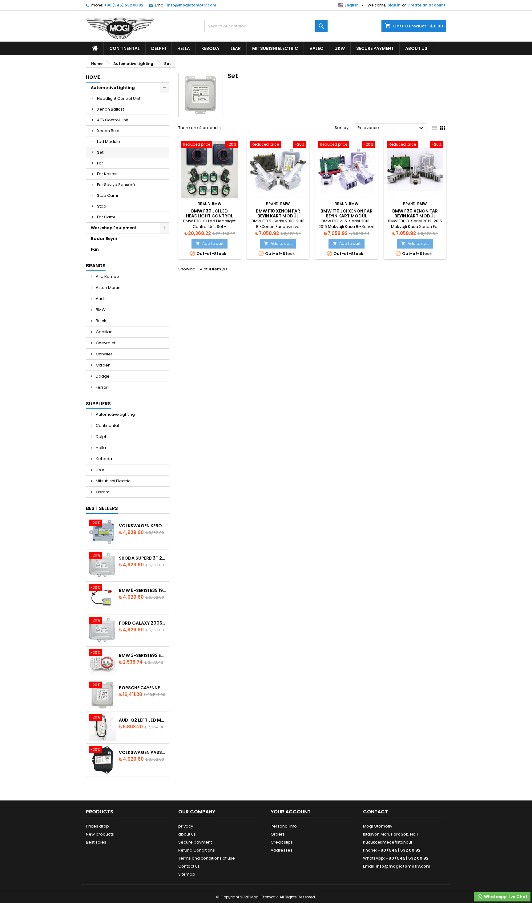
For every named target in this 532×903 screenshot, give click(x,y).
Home (93, 77)
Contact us (189, 866)
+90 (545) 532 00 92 (123, 5)
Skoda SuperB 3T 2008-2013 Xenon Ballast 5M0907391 (142, 558)
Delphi (158, 48)
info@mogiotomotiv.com (191, 5)
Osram (102, 492)
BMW (100, 310)
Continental (124, 48)
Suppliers (98, 403)
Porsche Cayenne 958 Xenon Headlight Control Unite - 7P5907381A (142, 687)
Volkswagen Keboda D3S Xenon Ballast (142, 525)
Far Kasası (107, 174)
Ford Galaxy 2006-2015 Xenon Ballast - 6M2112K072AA (142, 623)
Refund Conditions (196, 850)
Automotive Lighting (113, 88)
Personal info (284, 826)
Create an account (426, 5)
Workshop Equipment (114, 228)
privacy (185, 826)
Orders (278, 834)
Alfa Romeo (107, 276)
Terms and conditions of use (206, 858)
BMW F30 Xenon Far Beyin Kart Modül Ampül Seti (415, 216)
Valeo (316, 48)
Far (100, 163)
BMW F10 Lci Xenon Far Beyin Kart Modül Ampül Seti (346, 216)
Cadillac (103, 332)
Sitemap (186, 874)
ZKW (340, 48)
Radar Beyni (104, 238)
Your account (291, 811)
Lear (236, 48)
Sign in (394, 5)
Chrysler (103, 354)
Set (100, 152)
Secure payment (375, 48)
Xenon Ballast (110, 109)
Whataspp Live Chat (505, 897)
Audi (100, 299)
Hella (183, 48)
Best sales (96, 842)
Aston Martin (107, 287)
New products (100, 834)
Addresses (281, 850)
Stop (101, 206)
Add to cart (209, 243)
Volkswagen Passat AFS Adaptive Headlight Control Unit (142, 752)
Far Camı (106, 217)
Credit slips (282, 842)
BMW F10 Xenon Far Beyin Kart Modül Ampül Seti (278, 216)
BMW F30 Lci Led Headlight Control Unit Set (209, 216)
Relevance (391, 128)
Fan (95, 249)
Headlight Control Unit (118, 98)
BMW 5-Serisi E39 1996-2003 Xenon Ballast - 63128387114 (142, 590)
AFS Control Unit (112, 120)
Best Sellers (102, 508)
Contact (375, 811)
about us (416, 48)
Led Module (108, 141)
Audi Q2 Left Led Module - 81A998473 (142, 720)
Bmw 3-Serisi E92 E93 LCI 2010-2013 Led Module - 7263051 (142, 655)
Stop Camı (107, 195)
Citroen (103, 365)
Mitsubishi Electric (275, 48)
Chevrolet (105, 343)
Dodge (102, 376)
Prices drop (97, 826)
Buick (100, 321)
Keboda (210, 48)
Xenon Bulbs (109, 131)
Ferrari (102, 387)
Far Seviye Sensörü (116, 185)
